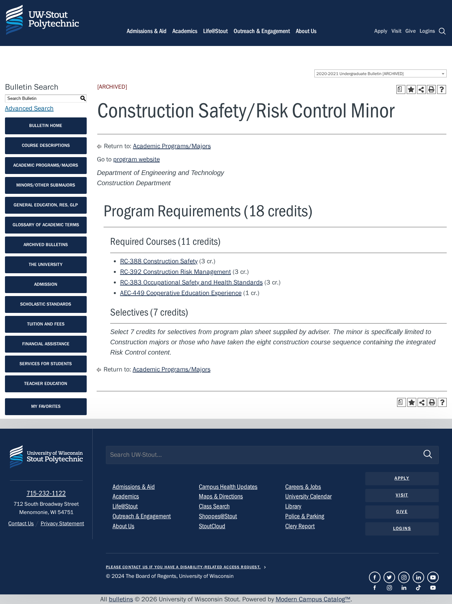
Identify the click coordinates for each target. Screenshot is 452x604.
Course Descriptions (46, 145)
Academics (184, 31)
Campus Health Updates (228, 487)
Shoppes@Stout (218, 516)
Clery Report (300, 526)
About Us (306, 31)
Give (410, 31)
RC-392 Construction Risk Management (175, 272)
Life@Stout (215, 31)
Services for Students (46, 364)
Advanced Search (29, 108)
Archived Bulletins (45, 244)
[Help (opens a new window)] (441, 89)
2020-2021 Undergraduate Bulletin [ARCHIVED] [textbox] (360, 73)
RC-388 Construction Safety (159, 261)
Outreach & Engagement (262, 31)
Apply (380, 31)
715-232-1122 (46, 493)
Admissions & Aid (146, 31)
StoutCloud (212, 526)
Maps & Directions (221, 496)
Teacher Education (45, 383)
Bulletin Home (45, 125)
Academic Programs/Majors (45, 165)
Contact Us (21, 523)
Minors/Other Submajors (45, 185)
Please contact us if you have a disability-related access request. (183, 567)
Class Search (214, 506)
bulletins (121, 599)
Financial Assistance (45, 344)
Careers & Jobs (303, 487)
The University (46, 264)
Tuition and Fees (46, 324)
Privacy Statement (62, 523)
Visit (396, 31)
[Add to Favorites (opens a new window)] (411, 89)
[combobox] (380, 73)
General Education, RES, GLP (46, 205)
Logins (427, 31)
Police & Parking (304, 516)
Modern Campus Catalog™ (313, 599)
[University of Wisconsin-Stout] (46, 463)
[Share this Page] (421, 89)
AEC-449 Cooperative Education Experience (181, 293)
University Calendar (308, 496)
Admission (45, 284)
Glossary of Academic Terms (46, 225)
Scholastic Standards (45, 304)
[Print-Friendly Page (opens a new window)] (431, 89)
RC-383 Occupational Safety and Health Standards (191, 282)
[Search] (442, 31)
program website (136, 159)
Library (293, 506)
